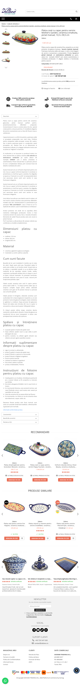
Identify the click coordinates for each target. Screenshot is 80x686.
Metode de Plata (34, 654)
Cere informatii (65, 88)
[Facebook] (34, 630)
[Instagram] (46, 630)
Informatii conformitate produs (12, 410)
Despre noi (6, 654)
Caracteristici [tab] (7, 414)
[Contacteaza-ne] (71, 19)
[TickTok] (42, 630)
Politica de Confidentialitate (11, 659)
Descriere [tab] (6, 116)
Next (6, 67)
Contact (5, 664)
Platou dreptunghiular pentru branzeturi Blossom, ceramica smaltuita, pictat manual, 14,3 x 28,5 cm (14, 466)
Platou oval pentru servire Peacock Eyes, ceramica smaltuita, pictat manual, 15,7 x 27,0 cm (66, 524)
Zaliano (44, 38)
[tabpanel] (24, 37)
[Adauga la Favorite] (22, 538)
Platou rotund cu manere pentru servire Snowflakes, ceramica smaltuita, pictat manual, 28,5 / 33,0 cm (40, 524)
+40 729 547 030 (41, 640)
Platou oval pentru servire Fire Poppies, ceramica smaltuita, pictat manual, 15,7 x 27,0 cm (14, 524)
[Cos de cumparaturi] (76, 19)
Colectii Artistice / (13, 24)
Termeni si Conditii (9, 657)
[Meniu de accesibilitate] (76, 670)
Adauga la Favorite (49, 88)
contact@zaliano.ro (41, 643)
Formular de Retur (34, 659)
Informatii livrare (8, 662)
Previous (6, 30)
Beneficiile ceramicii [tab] (9, 418)
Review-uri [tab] (7, 422)
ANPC (30, 662)
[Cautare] (76, 11)
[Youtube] (38, 630)
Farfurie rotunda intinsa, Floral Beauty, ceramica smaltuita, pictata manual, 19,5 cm (65, 466)
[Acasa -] (12, 11)
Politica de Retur (34, 657)
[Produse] (3, 19)
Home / (4, 24)
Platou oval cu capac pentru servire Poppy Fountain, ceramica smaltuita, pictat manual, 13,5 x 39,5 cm (40, 466)
